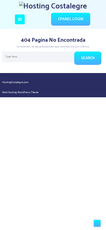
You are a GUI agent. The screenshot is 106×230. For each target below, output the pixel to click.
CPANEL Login (70, 19)
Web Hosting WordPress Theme (20, 92)
